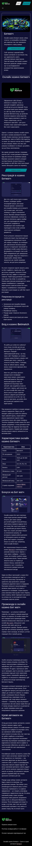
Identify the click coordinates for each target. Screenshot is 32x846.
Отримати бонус (16, 48)
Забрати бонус (16, 170)
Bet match (10, 623)
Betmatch (12, 549)
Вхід (18, 3)
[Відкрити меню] (3, 8)
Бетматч (19, 844)
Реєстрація (26, 3)
